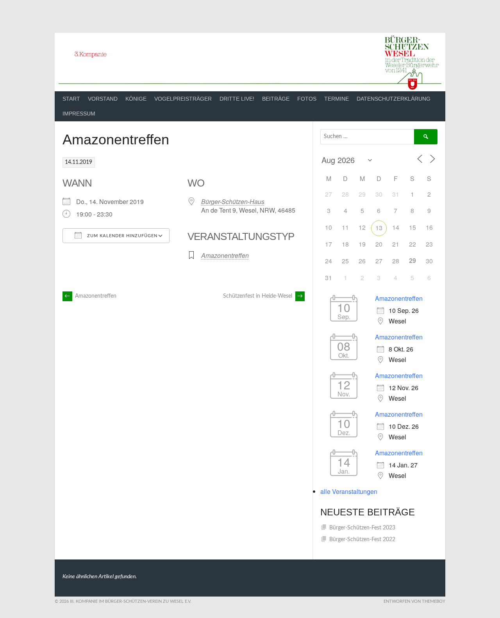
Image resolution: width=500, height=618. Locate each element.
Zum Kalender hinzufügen (121, 236)
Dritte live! (237, 99)
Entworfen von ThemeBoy (414, 601)
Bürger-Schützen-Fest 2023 (362, 528)
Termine (336, 99)
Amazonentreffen (225, 255)
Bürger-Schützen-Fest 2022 (362, 539)
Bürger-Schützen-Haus (232, 201)
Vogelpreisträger (183, 99)
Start (71, 99)
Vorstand (103, 99)
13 (378, 227)
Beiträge (275, 99)
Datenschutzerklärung (393, 99)
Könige (135, 99)
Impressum (78, 113)
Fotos (306, 99)
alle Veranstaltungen (348, 491)
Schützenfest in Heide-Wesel (263, 296)
